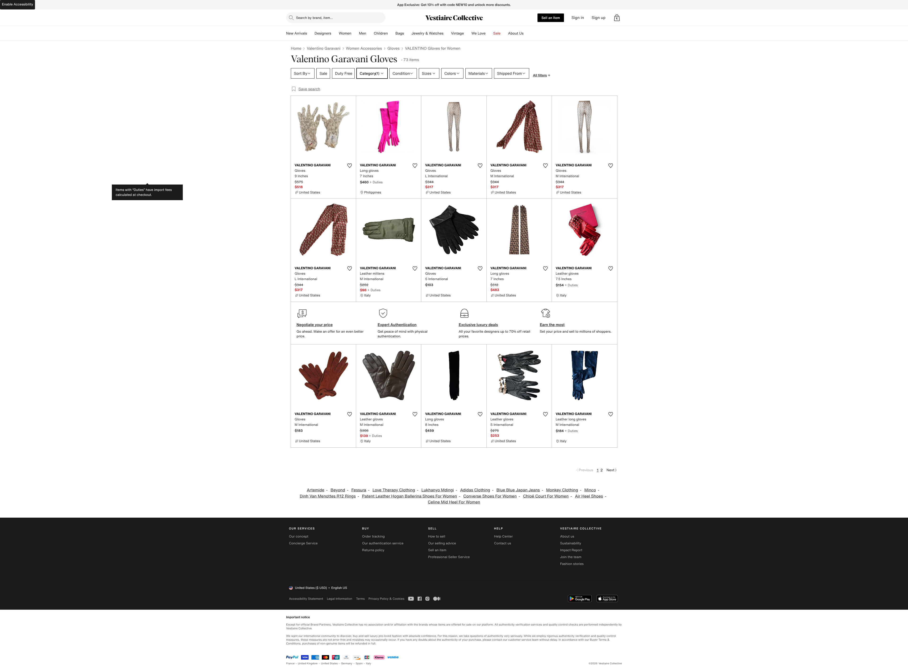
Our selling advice (442, 543)
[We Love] (489, 33)
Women (345, 33)
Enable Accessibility (17, 4)
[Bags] (408, 33)
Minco (590, 490)
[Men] (370, 33)
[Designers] (335, 33)
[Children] (391, 33)
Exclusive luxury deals (478, 324)
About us (567, 536)
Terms (360, 598)
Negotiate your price (315, 324)
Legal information (339, 598)
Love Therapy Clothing (393, 490)
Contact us (502, 543)
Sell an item (550, 17)
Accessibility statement (306, 598)
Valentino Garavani (323, 48)
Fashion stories (572, 563)
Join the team (570, 557)
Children (381, 33)
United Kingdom (308, 663)
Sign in (578, 17)
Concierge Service (303, 543)
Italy (368, 663)
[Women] (355, 33)
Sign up (599, 17)
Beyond (338, 490)
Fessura (358, 490)
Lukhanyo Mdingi (437, 490)
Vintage (457, 33)
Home (296, 48)
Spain (359, 663)
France (290, 663)
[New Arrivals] (311, 33)
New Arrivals (296, 33)
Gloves (393, 48)
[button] (617, 17)
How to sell (436, 536)
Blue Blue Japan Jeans (518, 490)
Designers (322, 33)
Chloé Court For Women (545, 496)
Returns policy (373, 550)
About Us (516, 33)
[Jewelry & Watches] (447, 33)
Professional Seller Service (449, 557)
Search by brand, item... (314, 17)
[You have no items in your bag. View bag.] (617, 17)
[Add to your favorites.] (349, 165)
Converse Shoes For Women (490, 496)
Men (362, 33)
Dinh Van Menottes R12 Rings (328, 496)
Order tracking (373, 536)
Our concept (298, 536)
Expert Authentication (397, 324)
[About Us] (527, 33)
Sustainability (570, 543)
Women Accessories (364, 48)
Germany (346, 663)
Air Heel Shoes (589, 496)
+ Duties (376, 182)
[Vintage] (468, 33)
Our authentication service (382, 543)
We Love (478, 33)
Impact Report (571, 550)
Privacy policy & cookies (386, 598)
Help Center (503, 536)
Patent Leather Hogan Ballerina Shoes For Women (409, 496)
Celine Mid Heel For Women (454, 502)
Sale (497, 33)
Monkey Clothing (562, 490)
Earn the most (552, 324)
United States (329, 663)
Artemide (315, 490)
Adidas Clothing (475, 490)
